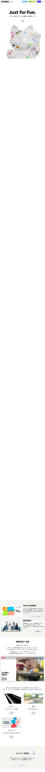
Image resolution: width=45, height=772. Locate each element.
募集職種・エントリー (32, 1)
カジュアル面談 (24, 1)
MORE (11, 713)
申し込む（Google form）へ (37, 616)
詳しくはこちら (22, 765)
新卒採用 (39, 1)
